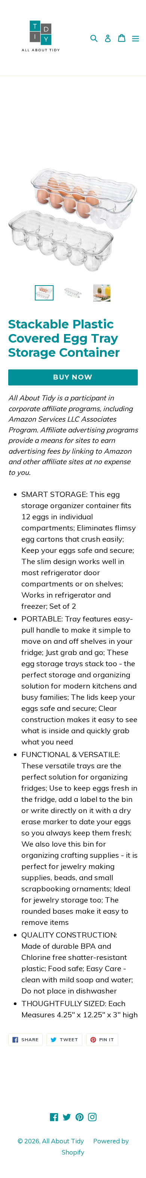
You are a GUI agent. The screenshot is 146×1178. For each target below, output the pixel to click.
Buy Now (72, 377)
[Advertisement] (73, 118)
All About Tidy (63, 1141)
